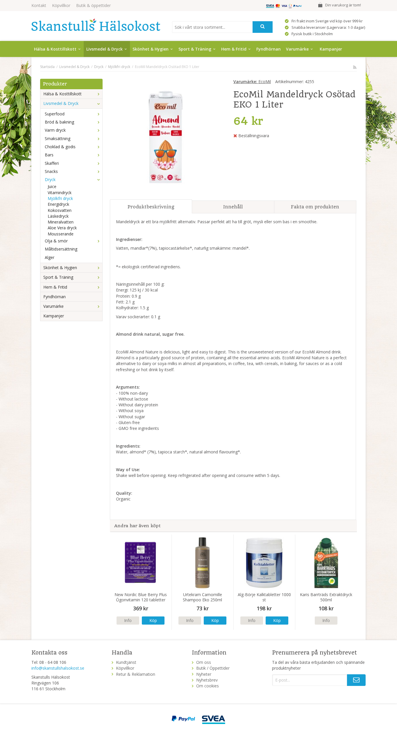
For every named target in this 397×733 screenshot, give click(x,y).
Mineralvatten (61, 222)
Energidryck (58, 204)
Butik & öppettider (93, 5)
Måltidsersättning (61, 249)
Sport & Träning (194, 49)
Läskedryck (58, 216)
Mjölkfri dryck (60, 198)
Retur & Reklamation (135, 674)
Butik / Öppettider (213, 668)
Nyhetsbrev (207, 680)
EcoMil (252, 81)
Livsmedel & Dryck (104, 49)
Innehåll (233, 207)
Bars (49, 155)
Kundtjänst (126, 662)
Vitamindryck (59, 192)
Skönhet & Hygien (151, 49)
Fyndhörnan (268, 49)
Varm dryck (55, 130)
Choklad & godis (60, 146)
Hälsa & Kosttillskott (55, 49)
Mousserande (61, 234)
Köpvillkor (61, 5)
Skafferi (52, 163)
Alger (49, 257)
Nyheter (203, 674)
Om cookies (207, 686)
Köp (153, 620)
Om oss (203, 662)
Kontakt (38, 5)
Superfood (55, 114)
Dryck (50, 179)
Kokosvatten (59, 210)
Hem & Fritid (233, 49)
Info (128, 620)
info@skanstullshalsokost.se (57, 668)
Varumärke (297, 49)
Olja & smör (56, 241)
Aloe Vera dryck (62, 227)
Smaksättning (57, 138)
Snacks (51, 171)
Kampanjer (331, 49)
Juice (52, 186)
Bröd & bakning (59, 122)
